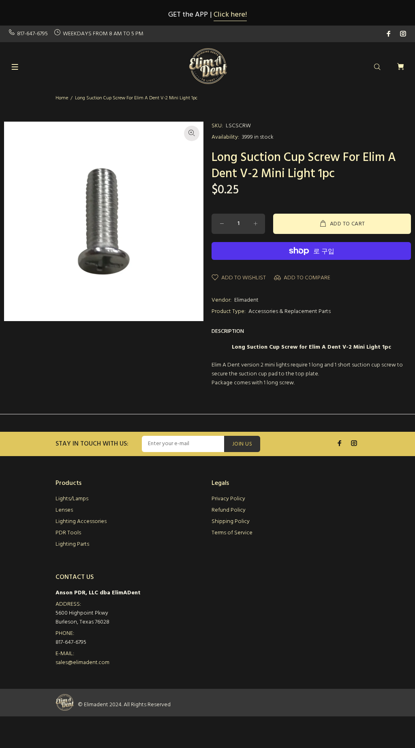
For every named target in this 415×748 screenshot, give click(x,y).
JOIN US (242, 444)
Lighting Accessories (81, 521)
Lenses (64, 510)
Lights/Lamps (72, 499)
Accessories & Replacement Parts (289, 311)
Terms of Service (232, 533)
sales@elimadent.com (82, 662)
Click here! (230, 15)
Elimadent (246, 300)
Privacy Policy (228, 499)
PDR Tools (68, 533)
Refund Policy (229, 510)
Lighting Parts (72, 544)
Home (62, 98)
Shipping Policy (231, 521)
